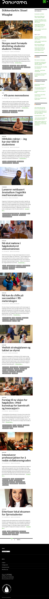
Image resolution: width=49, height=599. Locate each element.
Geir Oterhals (5, 65)
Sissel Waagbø (27, 67)
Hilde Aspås (19, 265)
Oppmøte (20, 425)
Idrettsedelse (13, 65)
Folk (3, 92)
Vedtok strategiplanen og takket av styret (16, 349)
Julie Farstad (25, 317)
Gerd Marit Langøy (13, 110)
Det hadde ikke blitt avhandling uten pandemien (41, 67)
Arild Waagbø (9, 574)
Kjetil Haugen (5, 319)
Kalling (11, 480)
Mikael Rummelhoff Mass (8, 67)
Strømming (5, 268)
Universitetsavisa (40, 81)
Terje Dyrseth (12, 371)
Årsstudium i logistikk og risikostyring (11, 213)
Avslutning (5, 110)
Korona (4, 161)
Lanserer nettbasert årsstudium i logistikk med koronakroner (14, 192)
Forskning (4, 187)
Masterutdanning (18, 480)
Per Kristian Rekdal (6, 534)
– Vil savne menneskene (15, 95)
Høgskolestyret (26, 265)
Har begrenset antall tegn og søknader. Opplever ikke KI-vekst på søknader (40, 63)
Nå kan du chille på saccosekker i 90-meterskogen (12, 298)
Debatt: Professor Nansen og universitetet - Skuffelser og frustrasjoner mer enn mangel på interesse (40, 123)
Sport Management (7, 68)
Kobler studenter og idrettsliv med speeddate (41, 29)
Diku (29, 213)
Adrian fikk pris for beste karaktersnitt (39, 85)
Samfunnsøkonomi (14, 483)
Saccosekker (12, 319)
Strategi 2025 (5, 371)
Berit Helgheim (23, 213)
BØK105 (9, 531)
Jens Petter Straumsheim (8, 368)
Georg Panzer (5, 367)
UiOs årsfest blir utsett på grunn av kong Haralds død (40, 108)
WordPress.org (5, 569)
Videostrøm (11, 268)
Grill (13, 317)
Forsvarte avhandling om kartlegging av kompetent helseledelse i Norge (41, 21)
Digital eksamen (15, 531)
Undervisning (5, 428)
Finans (12, 478)
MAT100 (17, 532)
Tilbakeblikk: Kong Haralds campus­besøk (40, 71)
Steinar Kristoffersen (7, 216)
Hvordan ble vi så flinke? (39, 14)
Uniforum (38, 104)
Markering (21, 110)
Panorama (16, 368)
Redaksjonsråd (23, 368)
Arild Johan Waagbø (15, 51)
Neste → (19, 539)
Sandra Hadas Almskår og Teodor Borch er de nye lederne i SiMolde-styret (40, 25)
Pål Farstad (5, 267)
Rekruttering (5, 483)
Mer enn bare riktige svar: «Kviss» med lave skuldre (40, 17)
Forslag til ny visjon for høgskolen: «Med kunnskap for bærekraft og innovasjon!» (15, 404)
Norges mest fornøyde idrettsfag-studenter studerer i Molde (14, 46)
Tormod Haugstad (7, 373)
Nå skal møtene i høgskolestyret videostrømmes (11, 246)
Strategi (15, 426)
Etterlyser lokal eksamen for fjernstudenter (16, 513)
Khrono (38, 56)
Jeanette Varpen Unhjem (24, 367)
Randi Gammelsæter (12, 161)
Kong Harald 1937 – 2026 (40, 115)
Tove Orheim (14, 373)
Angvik (4, 265)
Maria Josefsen (11, 532)
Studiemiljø (21, 426)
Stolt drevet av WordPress (6, 597)
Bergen (4, 531)
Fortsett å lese (18, 62)
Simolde (4, 370)
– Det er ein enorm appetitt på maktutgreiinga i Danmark (41, 118)
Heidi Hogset (5, 480)
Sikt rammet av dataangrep (40, 59)
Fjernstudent (22, 531)
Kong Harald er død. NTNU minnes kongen (40, 95)
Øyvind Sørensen (6, 112)
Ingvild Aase (18, 317)
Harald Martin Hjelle (7, 425)
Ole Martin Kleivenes (18, 67)
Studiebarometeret (16, 68)
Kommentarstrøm (5, 567)
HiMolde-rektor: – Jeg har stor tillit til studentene (14, 141)
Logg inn (3, 562)
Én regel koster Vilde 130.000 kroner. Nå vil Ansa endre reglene (40, 75)
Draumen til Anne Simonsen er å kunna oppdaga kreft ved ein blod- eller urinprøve (41, 112)
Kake (18, 65)
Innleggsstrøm (5, 564)
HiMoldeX (5, 532)
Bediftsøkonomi (6, 478)
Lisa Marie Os (23, 65)
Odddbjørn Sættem (25, 532)
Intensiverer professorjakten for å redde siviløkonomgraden (16, 457)
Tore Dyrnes (19, 371)
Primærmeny (47, 1)
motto (14, 425)
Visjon (11, 428)
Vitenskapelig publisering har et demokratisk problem (40, 88)
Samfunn (4, 40)
